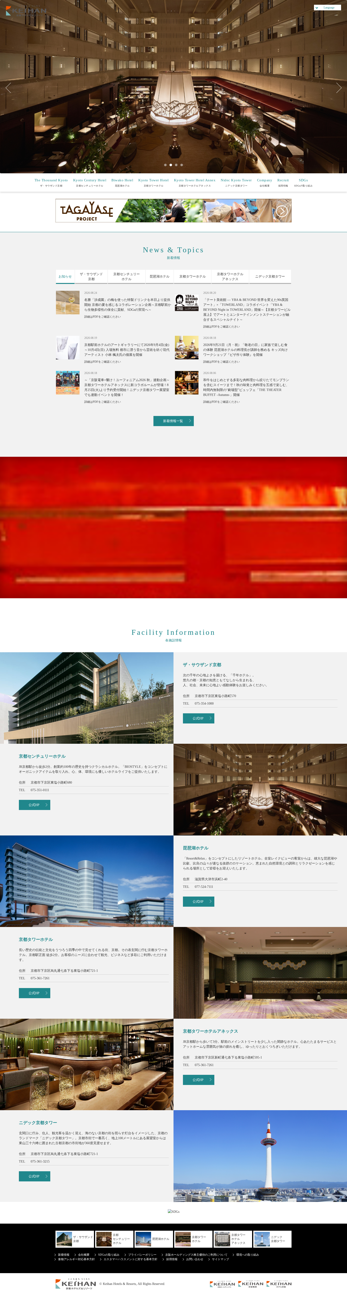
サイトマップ (220, 1259)
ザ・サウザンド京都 (51, 182)
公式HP (198, 718)
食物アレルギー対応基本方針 (76, 1259)
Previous (11, 88)
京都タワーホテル (153, 182)
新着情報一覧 (173, 421)
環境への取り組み (247, 1254)
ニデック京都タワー (236, 182)
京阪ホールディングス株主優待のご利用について (196, 1254)
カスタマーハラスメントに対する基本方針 (130, 1259)
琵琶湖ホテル (122, 182)
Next (336, 88)
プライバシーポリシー (142, 1254)
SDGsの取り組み (303, 182)
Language (329, 7)
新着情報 (63, 1254)
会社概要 (264, 182)
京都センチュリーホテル (89, 182)
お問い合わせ (194, 1259)
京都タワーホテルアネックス (195, 182)
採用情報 (283, 182)
